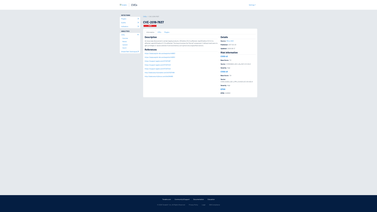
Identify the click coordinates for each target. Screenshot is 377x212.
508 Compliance (214, 205)
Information (150, 32)
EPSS (223, 89)
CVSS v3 (224, 71)
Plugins (166, 32)
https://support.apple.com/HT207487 (158, 61)
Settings (252, 5)
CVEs (134, 4)
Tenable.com (166, 199)
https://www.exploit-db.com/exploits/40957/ (160, 53)
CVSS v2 (224, 56)
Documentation (198, 199)
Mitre (228, 41)
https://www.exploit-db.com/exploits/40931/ (160, 57)
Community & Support (182, 199)
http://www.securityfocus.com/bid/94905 (159, 76)
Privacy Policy (193, 205)
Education (211, 199)
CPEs (159, 32)
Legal (203, 205)
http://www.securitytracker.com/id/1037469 (159, 72)
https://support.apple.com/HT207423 (158, 65)
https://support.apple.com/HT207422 (158, 69)
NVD (232, 41)
